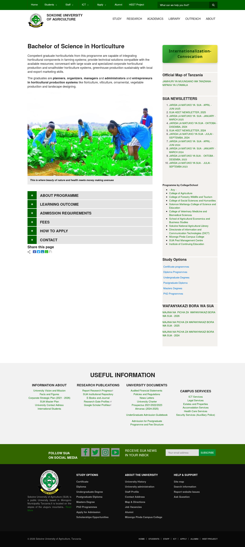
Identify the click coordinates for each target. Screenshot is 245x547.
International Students (49, 408)
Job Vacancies (133, 507)
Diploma (81, 486)
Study (117, 18)
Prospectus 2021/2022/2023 (147, 405)
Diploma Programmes (175, 272)
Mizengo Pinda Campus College (186, 236)
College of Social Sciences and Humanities (192, 200)
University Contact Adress (49, 405)
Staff (68, 4)
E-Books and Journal (98, 397)
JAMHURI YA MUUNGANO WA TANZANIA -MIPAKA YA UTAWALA (187, 83)
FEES (45, 222)
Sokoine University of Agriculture (64, 17)
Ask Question (182, 497)
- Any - (172, 189)
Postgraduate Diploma (175, 282)
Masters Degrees (172, 288)
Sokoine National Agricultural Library (188, 225)
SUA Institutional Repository (98, 394)
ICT (84, 4)
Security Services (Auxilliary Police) (195, 414)
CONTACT (48, 239)
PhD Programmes (173, 293)
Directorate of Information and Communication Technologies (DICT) (189, 231)
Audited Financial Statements (147, 390)
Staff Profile (132, 492)
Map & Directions (135, 502)
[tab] (90, 195)
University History (135, 481)
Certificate (82, 481)
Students (49, 4)
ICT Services (195, 396)
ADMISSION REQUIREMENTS (66, 213)
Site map (179, 481)
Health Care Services (195, 411)
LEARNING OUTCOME (59, 204)
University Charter (147, 401)
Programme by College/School (180, 185)
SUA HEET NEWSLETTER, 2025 (187, 112)
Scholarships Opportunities (92, 517)
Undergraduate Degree (89, 492)
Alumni (118, 4)
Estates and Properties (195, 404)
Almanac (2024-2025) (147, 408)
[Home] (36, 20)
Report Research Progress (97, 390)
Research (134, 18)
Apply (100, 4)
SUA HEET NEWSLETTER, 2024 (187, 130)
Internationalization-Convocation (190, 53)
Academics (155, 18)
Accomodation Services (196, 407)
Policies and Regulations (147, 394)
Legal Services (196, 400)
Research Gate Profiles (97, 401)
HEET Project (136, 4)
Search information (185, 486)
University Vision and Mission (49, 390)
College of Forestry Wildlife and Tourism (190, 196)
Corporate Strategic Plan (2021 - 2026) (49, 397)
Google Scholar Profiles (97, 405)
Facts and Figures (49, 394)
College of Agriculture (180, 193)
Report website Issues (187, 492)
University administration (139, 486)
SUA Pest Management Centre (186, 240)
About (210, 18)
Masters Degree (85, 502)
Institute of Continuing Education (186, 244)
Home (34, 4)
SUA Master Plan (49, 401)
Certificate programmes (176, 266)
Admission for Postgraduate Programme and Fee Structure (147, 422)
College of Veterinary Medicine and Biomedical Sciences (188, 213)
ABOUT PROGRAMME (59, 195)
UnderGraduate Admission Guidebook (147, 414)
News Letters (147, 397)
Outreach (193, 18)
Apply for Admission (88, 512)
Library (174, 18)
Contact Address (135, 497)
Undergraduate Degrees (176, 277)
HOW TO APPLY (54, 230)
